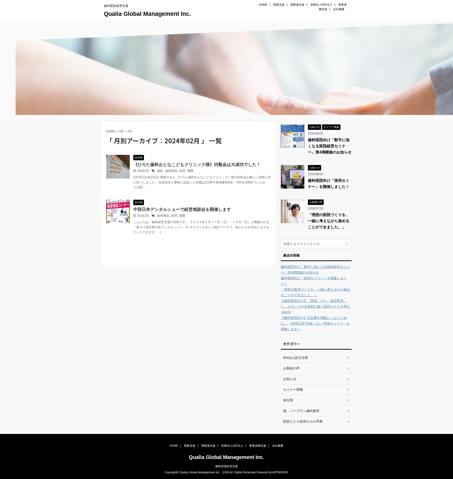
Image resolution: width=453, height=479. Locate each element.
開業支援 (279, 4)
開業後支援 (297, 4)
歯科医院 (171, 171)
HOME (263, 4)
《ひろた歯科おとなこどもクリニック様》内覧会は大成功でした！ (197, 164)
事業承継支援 (257, 445)
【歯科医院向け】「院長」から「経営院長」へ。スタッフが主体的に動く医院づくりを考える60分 (315, 306)
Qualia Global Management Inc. (147, 13)
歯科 (160, 171)
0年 (121, 131)
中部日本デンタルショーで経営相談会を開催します (182, 209)
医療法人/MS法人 (321, 4)
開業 (190, 171)
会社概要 (338, 9)
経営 (182, 171)
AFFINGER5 (280, 472)
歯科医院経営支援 (226, 466)
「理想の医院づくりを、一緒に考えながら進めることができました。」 (328, 221)
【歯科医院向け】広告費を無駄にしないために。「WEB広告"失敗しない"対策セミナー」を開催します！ (315, 323)
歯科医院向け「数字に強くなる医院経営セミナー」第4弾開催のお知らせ (330, 146)
